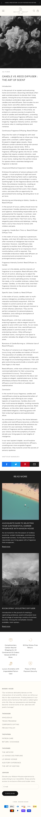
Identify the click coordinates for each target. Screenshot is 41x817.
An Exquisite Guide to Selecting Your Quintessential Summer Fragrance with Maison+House (18, 526)
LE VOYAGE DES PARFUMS (12, 756)
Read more (6, 547)
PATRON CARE (7, 738)
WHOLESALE (7, 717)
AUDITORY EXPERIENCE (11, 763)
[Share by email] (34, 464)
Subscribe (10, 793)
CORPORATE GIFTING (10, 724)
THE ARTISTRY (8, 752)
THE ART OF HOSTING (10, 766)
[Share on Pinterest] (25, 464)
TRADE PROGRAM (9, 721)
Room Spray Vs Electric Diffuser (18, 608)
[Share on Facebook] (6, 464)
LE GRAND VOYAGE (9, 759)
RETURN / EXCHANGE (10, 742)
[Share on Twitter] (15, 464)
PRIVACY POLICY (8, 728)
